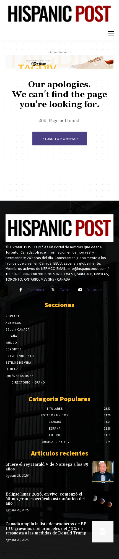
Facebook (35, 290)
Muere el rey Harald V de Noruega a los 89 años (47, 467)
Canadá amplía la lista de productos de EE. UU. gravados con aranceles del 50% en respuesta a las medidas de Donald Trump (46, 528)
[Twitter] (52, 289)
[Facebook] (20, 289)
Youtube (94, 290)
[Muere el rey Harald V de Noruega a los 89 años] (102, 472)
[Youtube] (80, 289)
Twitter (66, 290)
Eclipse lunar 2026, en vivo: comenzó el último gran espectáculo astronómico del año (45, 499)
